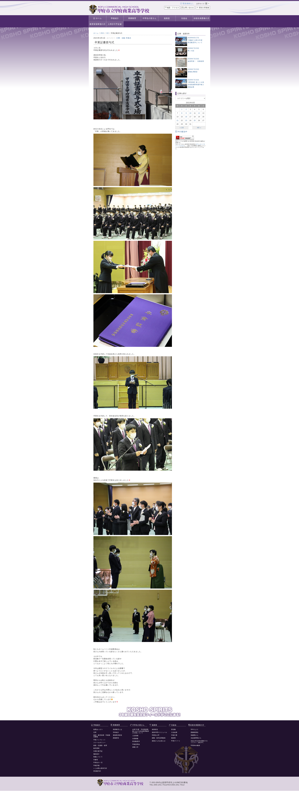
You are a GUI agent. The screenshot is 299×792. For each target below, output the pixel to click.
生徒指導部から (196, 738)
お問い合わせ (188, 8)
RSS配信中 (182, 132)
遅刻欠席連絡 (203, 8)
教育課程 (96, 748)
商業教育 (132, 18)
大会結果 (174, 732)
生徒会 (184, 18)
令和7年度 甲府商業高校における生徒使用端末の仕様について (140, 731)
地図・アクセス (173, 8)
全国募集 (135, 738)
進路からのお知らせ (159, 741)
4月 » (199, 128)
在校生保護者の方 (202, 18)
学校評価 (96, 765)
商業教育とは (117, 729)
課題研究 (116, 738)
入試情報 (135, 735)
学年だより (194, 729)
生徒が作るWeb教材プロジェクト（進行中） (199, 741)
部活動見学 (136, 741)
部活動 (173, 729)
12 (199, 113)
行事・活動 (120, 38)
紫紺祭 (173, 738)
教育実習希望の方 (97, 24)
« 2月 (182, 128)
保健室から (194, 735)
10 (190, 113)
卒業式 (128, 38)
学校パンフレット (99, 740)
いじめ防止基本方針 (100, 768)
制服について (98, 757)
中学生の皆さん (150, 18)
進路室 (167, 18)
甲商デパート (175, 741)
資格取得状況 (117, 735)
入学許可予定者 (115, 24)
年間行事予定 (98, 751)
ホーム (98, 18)
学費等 (95, 760)
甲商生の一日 (98, 762)
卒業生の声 (155, 735)
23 (186, 120)
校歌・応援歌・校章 (100, 745)
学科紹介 (116, 732)
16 (186, 117)
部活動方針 (97, 771)
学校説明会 (136, 744)
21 (177, 120)
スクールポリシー (99, 742)
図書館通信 (194, 732)
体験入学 (135, 747)
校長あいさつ (98, 729)
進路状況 (155, 729)
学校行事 (174, 735)
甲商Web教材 (195, 745)
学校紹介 (115, 18)
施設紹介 (96, 754)
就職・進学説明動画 (159, 738)
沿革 (94, 732)
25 (195, 120)
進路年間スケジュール (159, 732)
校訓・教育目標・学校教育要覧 (101, 736)
